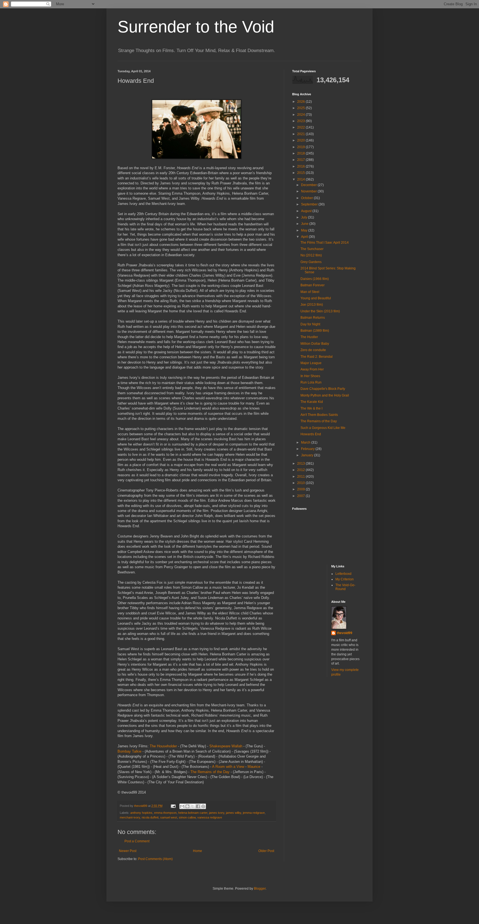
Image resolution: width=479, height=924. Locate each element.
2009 (301, 489)
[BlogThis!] (187, 806)
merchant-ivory (130, 817)
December (309, 185)
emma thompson (165, 812)
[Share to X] (192, 806)
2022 (301, 127)
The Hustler (309, 337)
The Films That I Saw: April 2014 (324, 242)
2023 (301, 121)
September (310, 204)
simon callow (187, 817)
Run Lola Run (311, 382)
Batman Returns (312, 318)
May (304, 230)
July (304, 217)
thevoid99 (344, 633)
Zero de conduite (313, 350)
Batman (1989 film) (314, 331)
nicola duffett (150, 817)
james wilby (233, 812)
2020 (301, 140)
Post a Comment (136, 841)
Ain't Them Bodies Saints (319, 415)
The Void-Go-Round (345, 587)
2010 (301, 483)
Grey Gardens (311, 262)
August (306, 211)
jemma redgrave (254, 812)
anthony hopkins (141, 812)
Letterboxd (343, 574)
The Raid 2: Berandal (316, 357)
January (307, 455)
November (309, 191)
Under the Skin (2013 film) (320, 311)
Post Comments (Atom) (155, 859)
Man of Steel (309, 292)
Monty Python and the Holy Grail (324, 395)
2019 (301, 147)
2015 (301, 173)
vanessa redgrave (209, 817)
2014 (301, 179)
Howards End (310, 434)
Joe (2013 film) (311, 305)
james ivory (216, 812)
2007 (301, 496)
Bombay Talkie (129, 751)
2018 (301, 153)
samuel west (168, 817)
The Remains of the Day (210, 772)
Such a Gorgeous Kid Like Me (322, 428)
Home (197, 851)
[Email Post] (173, 805)
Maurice (254, 767)
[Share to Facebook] (198, 806)
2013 (301, 463)
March (306, 442)
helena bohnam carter (192, 812)
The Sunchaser (311, 249)
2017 (301, 160)
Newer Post (127, 851)
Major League (311, 363)
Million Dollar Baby (314, 344)
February (308, 449)
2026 (301, 102)
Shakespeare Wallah (225, 746)
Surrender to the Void (196, 26)
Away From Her (312, 369)
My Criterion (344, 579)
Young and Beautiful (315, 298)
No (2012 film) (311, 255)
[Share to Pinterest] (203, 806)
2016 (301, 166)
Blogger (260, 888)
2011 (301, 476)
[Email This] (182, 806)
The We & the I (311, 408)
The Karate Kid (311, 402)
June (305, 224)
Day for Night (310, 324)
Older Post (266, 851)
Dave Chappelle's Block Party (322, 389)
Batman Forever (312, 285)
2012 (301, 470)
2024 (301, 115)
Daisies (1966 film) (314, 279)
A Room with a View (228, 767)
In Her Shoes (310, 376)
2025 (301, 108)
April (305, 237)
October (307, 198)
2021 (301, 134)
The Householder (163, 746)
